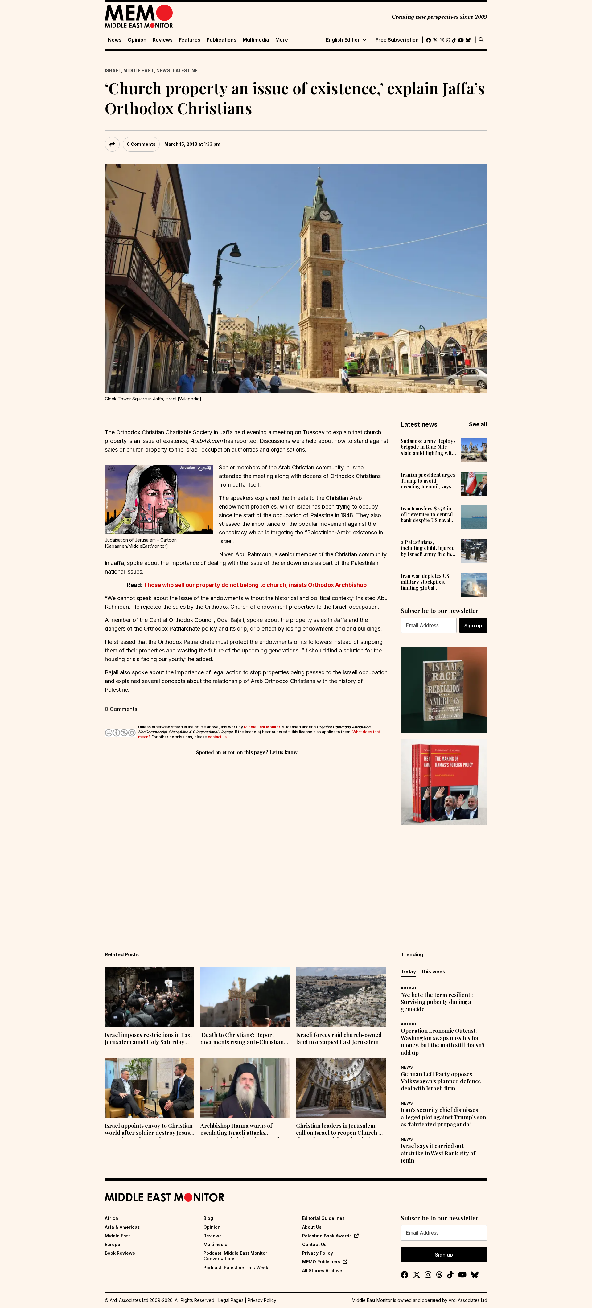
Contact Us (314, 1244)
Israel (113, 70)
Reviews (163, 40)
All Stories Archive (322, 1270)
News (114, 40)
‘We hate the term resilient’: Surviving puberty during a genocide (437, 1002)
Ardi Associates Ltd (468, 1300)
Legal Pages (231, 1300)
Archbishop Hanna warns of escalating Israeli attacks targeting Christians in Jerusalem (243, 1130)
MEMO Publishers (321, 1261)
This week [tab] (433, 971)
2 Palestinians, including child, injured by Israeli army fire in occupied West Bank (428, 548)
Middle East (138, 70)
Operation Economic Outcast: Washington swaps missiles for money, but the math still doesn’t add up (443, 1041)
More (281, 40)
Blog (208, 1218)
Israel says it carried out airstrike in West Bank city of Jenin (438, 1153)
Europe (112, 1244)
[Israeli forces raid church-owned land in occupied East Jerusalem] (340, 997)
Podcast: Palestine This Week (236, 1267)
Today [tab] (408, 971)
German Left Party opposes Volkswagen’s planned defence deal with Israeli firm (441, 1081)
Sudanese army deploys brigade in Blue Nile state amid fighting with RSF (428, 447)
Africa (111, 1218)
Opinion (137, 40)
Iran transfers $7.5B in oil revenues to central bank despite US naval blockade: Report (427, 514)
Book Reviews (120, 1253)
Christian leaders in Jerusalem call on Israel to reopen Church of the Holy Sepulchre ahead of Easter (340, 1130)
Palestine (185, 70)
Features (189, 40)
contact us (217, 736)
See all (478, 424)
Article (409, 988)
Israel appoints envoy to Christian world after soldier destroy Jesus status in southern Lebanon (148, 1130)
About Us (312, 1227)
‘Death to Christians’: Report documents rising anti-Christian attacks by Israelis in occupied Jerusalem (242, 1039)
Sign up (473, 626)
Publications (221, 40)
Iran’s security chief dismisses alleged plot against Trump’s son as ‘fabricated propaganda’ (443, 1117)
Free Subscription (397, 40)
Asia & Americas (122, 1227)
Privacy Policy (317, 1253)
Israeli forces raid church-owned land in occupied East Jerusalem (339, 1039)
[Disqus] (246, 841)
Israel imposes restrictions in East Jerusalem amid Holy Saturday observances (148, 1039)
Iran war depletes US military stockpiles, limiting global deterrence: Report (425, 582)
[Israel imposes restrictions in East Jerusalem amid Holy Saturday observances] (149, 997)
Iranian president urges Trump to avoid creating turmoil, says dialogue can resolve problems (428, 481)
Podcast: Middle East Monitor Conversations (235, 1255)
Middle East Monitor (262, 727)
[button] (159, 499)
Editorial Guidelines (323, 1218)
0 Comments (141, 144)
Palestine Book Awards (327, 1235)
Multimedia (256, 40)
